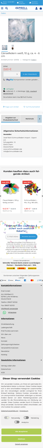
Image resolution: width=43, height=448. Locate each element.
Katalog (4, 355)
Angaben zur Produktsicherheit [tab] (10, 119)
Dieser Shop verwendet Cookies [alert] (21, 378)
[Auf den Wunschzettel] (30, 22)
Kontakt (4, 341)
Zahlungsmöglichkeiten (10, 344)
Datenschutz (6, 369)
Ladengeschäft (6, 327)
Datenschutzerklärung (9, 411)
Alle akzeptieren (21, 431)
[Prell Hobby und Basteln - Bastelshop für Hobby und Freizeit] (21, 8)
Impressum (23, 411)
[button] (36, 8)
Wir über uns (6, 334)
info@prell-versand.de (9, 309)
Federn (33, 60)
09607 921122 (12, 302)
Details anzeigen (21, 444)
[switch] (6, 417)
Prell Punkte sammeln (9, 331)
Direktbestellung (7, 324)
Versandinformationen (9, 348)
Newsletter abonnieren (29, 236)
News (3, 338)
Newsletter (5, 351)
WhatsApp (12, 312)
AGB (3, 372)
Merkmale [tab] (30, 119)
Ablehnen (21, 439)
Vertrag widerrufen (8, 366)
